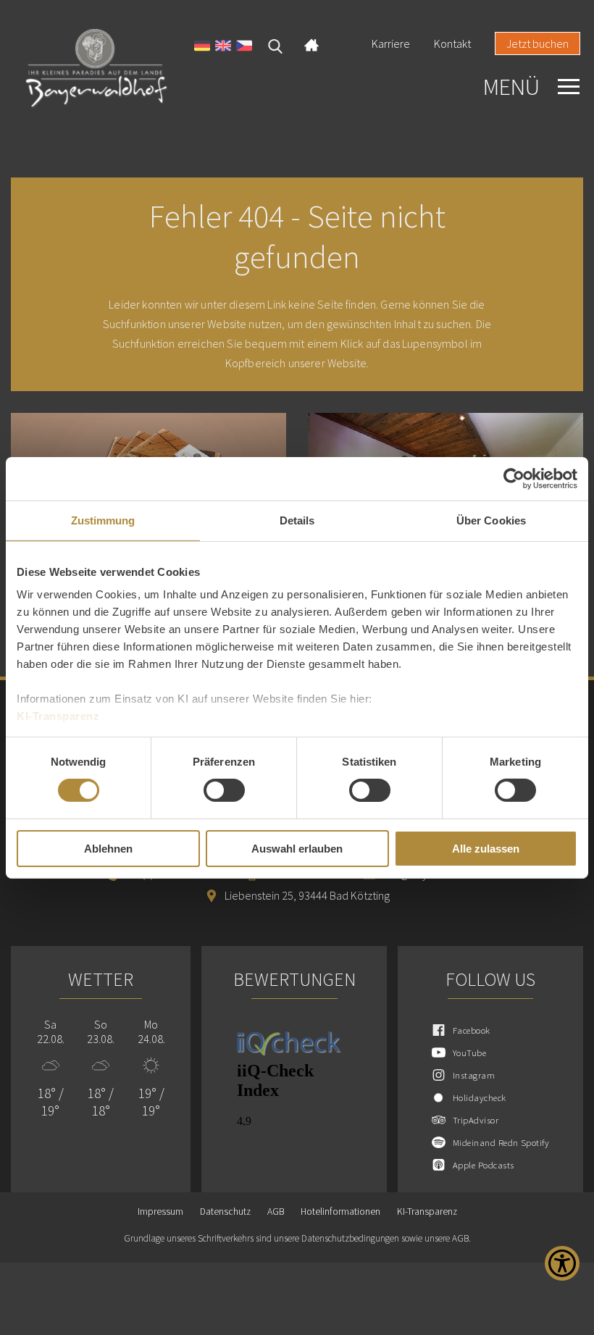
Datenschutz (225, 1211)
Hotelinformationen (340, 1211)
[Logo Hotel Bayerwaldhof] (96, 69)
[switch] (224, 790)
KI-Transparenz (58, 716)
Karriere (391, 43)
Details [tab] (297, 520)
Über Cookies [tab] (491, 520)
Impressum (160, 1211)
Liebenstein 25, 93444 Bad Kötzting (307, 895)
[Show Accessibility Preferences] (562, 1263)
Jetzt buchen (537, 43)
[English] (223, 47)
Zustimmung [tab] (103, 520)
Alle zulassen (485, 848)
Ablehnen (108, 848)
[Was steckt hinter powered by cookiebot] (514, 478)
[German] (202, 47)
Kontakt (452, 43)
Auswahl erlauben (297, 848)
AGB (275, 1211)
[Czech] (244, 47)
